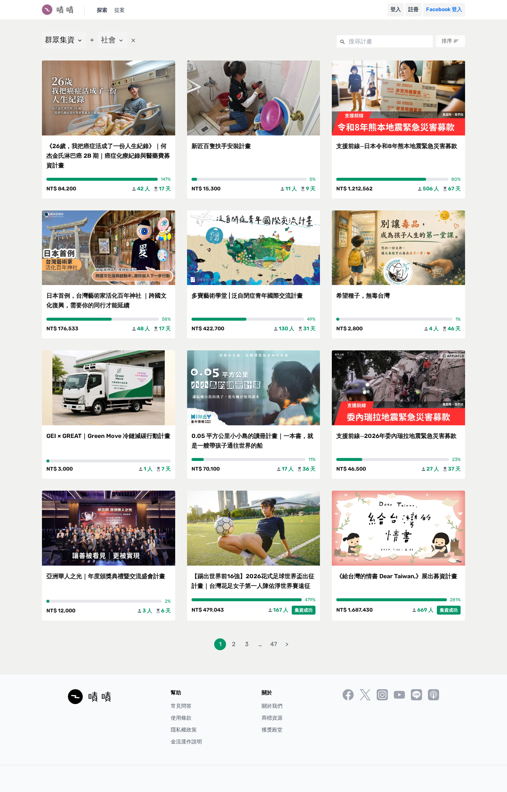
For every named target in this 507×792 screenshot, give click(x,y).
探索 (102, 10)
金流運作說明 (186, 742)
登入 (395, 9)
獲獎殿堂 (272, 730)
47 (273, 644)
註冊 (413, 9)
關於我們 (272, 706)
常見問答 (181, 706)
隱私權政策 (184, 730)
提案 (119, 10)
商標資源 (272, 718)
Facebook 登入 (444, 9)
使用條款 (181, 718)
